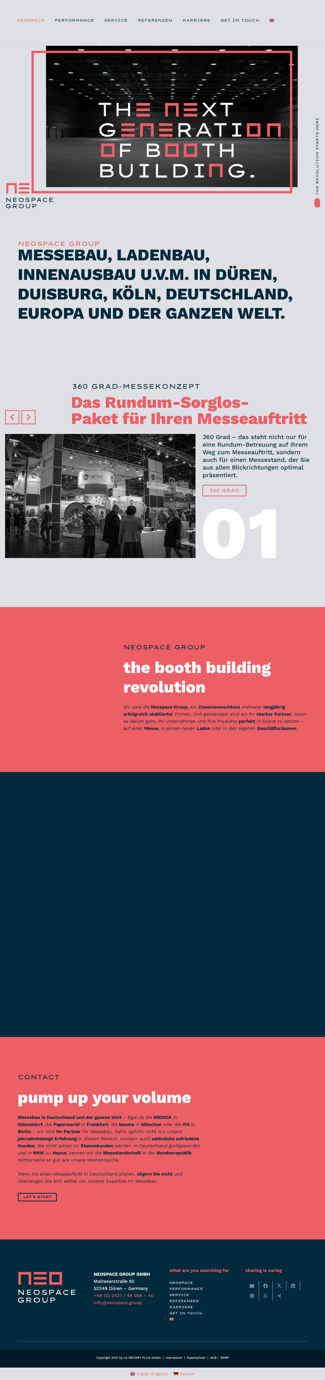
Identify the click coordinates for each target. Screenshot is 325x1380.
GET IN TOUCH (185, 1313)
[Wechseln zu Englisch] (272, 20)
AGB (213, 1357)
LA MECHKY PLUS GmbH (142, 1357)
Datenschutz (196, 1357)
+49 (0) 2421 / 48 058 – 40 (124, 1295)
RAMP (224, 1357)
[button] (97, 20)
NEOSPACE (181, 1283)
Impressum (174, 1357)
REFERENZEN (184, 1301)
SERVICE (179, 1295)
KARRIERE (181, 1307)
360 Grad (224, 490)
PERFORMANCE (186, 1289)
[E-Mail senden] (252, 1285)
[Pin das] (252, 1295)
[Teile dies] (266, 1285)
